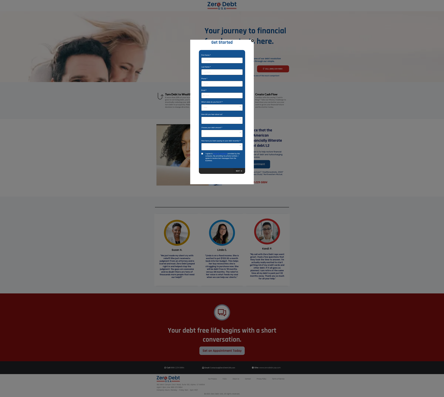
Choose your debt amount (211, 127)
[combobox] (222, 107)
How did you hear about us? (211, 114)
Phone (204, 79)
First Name (206, 55)
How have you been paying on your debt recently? (221, 141)
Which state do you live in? (212, 102)
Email (204, 90)
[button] (239, 171)
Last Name (206, 67)
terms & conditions (220, 154)
